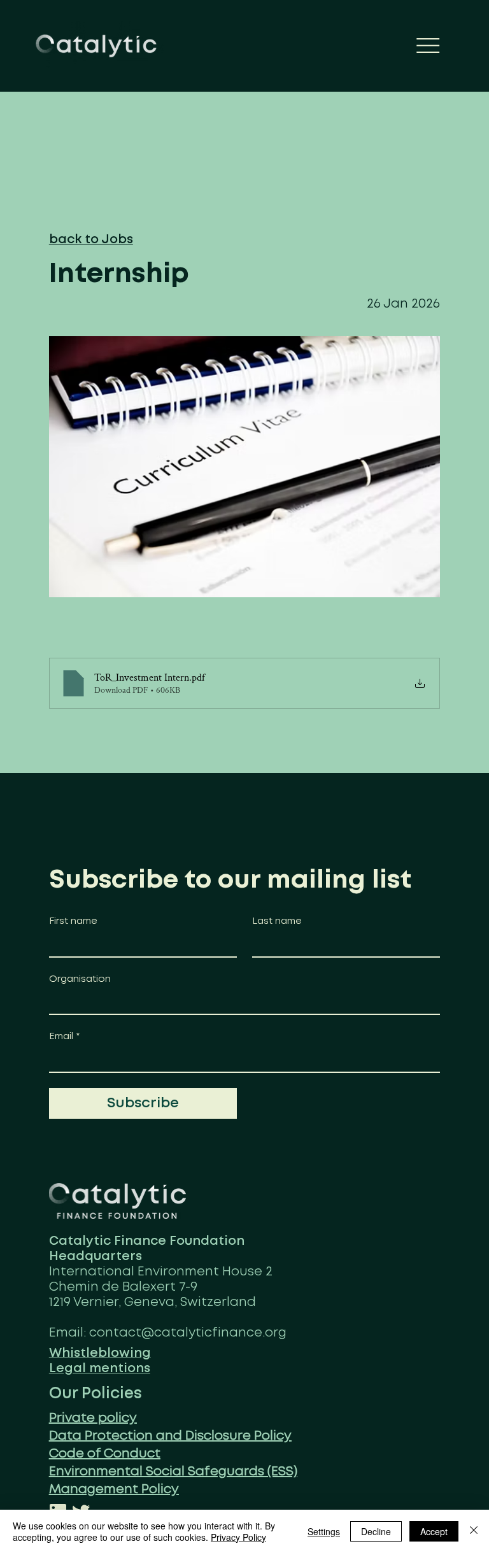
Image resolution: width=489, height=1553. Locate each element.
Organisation (80, 979)
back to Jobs (91, 239)
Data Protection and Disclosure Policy (170, 1436)
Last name (277, 921)
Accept (434, 1531)
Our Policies (95, 1394)
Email (64, 1036)
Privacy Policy (238, 1537)
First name (73, 921)
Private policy (93, 1418)
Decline (376, 1531)
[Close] (473, 1531)
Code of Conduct (104, 1454)
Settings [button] (324, 1531)
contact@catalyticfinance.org (188, 1333)
